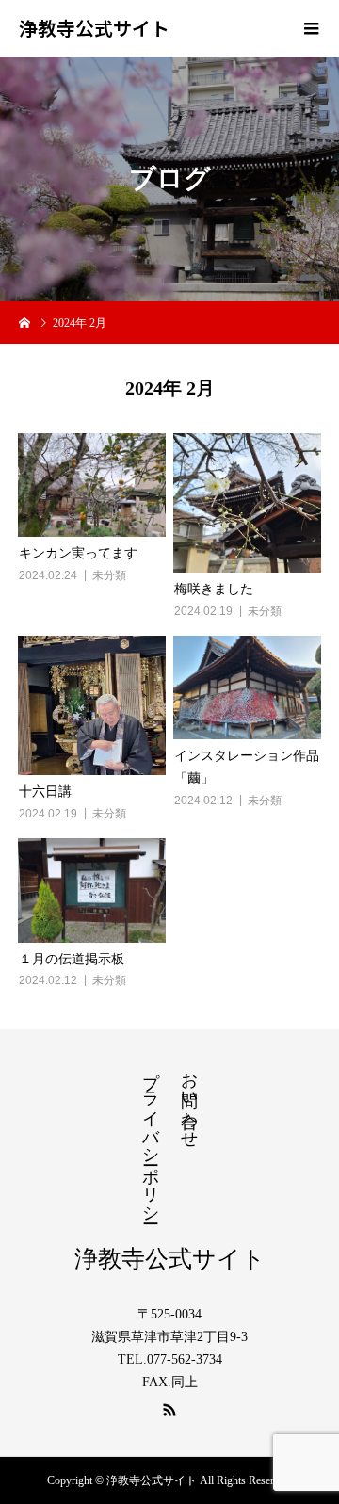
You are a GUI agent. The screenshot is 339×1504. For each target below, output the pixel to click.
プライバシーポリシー (150, 1137)
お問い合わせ (189, 1100)
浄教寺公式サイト (94, 28)
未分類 (109, 575)
